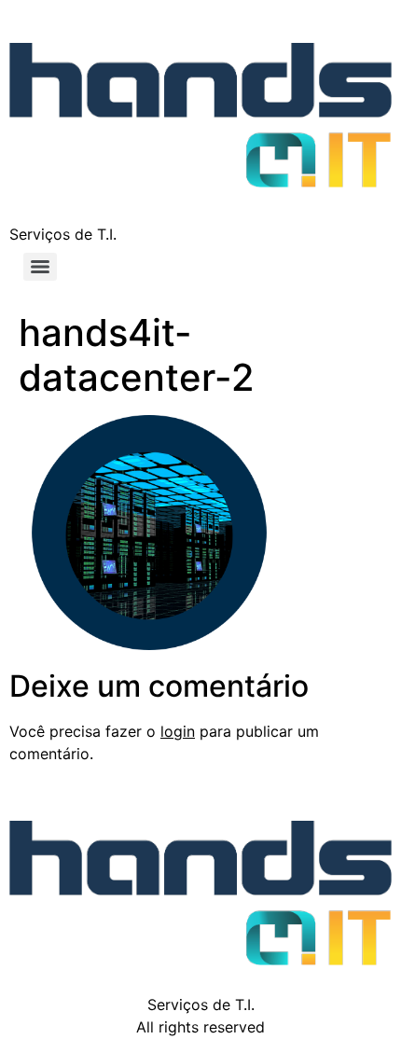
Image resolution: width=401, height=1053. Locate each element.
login (177, 731)
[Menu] (40, 267)
